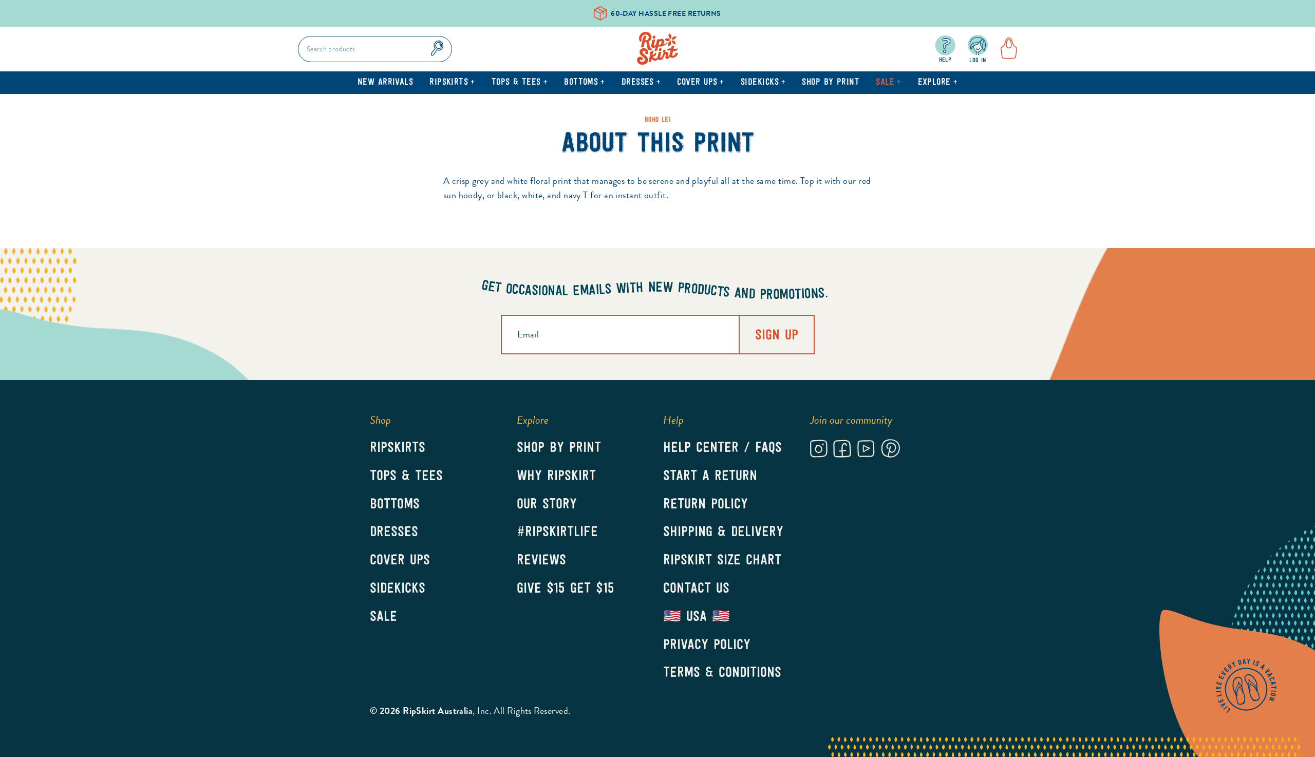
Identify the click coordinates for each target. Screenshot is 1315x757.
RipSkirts (452, 82)
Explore (938, 82)
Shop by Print (830, 82)
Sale (888, 82)
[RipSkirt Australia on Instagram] (819, 450)
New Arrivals (385, 82)
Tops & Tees (520, 82)
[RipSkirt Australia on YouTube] (866, 450)
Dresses (641, 82)
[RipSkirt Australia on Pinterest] (890, 450)
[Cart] (1005, 49)
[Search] (437, 49)
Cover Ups (700, 82)
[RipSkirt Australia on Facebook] (842, 450)
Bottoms (584, 82)
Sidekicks (763, 82)
